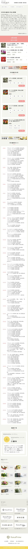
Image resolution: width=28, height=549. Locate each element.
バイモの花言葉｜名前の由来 (13, 207)
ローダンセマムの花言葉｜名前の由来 (15, 411)
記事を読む (25, 2)
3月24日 (4, 354)
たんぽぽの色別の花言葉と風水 (13, 346)
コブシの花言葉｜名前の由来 (13, 208)
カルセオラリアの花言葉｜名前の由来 (15, 291)
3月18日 (4, 299)
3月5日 (4, 184)
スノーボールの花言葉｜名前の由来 (14, 194)
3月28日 (4, 393)
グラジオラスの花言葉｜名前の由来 (14, 345)
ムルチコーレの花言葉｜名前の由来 (14, 422)
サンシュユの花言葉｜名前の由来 (14, 292)
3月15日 (4, 272)
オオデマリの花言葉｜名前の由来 (14, 193)
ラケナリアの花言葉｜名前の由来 (14, 243)
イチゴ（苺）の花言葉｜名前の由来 (14, 420)
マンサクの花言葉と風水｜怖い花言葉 (15, 326)
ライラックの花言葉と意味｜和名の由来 (15, 396)
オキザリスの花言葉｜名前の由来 (14, 164)
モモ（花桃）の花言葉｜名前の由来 (14, 167)
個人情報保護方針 (20, 541)
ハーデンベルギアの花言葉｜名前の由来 (15, 329)
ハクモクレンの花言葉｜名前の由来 (14, 155)
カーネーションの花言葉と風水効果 (14, 234)
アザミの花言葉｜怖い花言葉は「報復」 (15, 309)
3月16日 (4, 282)
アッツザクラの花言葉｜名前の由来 (14, 212)
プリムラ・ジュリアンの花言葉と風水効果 (15, 149)
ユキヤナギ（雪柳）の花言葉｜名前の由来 (15, 244)
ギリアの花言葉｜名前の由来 (13, 187)
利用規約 (12, 541)
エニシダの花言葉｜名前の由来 (13, 248)
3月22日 (4, 329)
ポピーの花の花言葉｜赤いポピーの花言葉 (15, 160)
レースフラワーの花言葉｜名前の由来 (15, 275)
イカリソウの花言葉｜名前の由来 (14, 257)
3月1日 (4, 148)
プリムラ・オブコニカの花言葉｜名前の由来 (16, 148)
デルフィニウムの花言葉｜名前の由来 (15, 351)
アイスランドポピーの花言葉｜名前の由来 (15, 175)
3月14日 (4, 264)
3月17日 (4, 290)
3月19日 (4, 305)
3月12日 (4, 247)
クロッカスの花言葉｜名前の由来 (14, 225)
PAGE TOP (27, 503)
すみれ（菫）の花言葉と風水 (13, 152)
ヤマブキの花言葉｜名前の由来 (13, 395)
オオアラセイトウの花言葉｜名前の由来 (15, 266)
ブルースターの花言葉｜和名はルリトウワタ (16, 211)
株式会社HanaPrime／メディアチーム (10, 434)
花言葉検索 (16, 2)
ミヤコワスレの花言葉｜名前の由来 (14, 242)
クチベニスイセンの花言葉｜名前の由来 (15, 176)
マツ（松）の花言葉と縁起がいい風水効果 (15, 219)
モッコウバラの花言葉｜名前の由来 (14, 404)
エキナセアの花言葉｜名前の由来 (14, 287)
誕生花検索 (20, 2)
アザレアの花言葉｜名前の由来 (13, 181)
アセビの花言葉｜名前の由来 (13, 221)
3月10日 (4, 229)
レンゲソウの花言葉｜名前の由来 (14, 169)
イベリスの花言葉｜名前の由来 (13, 267)
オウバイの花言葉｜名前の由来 (13, 195)
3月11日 (4, 239)
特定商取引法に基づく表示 (14, 543)
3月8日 (4, 207)
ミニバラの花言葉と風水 (12, 316)
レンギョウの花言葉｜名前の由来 (14, 332)
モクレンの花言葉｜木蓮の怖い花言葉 (15, 325)
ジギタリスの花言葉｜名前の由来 (14, 387)
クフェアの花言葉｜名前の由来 (13, 355)
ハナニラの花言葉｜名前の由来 (13, 382)
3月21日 (4, 321)
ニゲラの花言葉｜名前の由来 (13, 210)
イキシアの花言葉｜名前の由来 (13, 282)
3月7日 (4, 202)
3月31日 (4, 419)
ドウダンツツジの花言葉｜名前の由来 (15, 399)
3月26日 (4, 377)
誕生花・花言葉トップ (5, 6)
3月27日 (4, 387)
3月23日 (4, 343)
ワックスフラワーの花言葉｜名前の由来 (15, 247)
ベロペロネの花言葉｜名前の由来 (14, 252)
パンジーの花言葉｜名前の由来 (13, 361)
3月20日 (4, 313)
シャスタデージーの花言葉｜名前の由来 (15, 229)
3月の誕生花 (12, 6)
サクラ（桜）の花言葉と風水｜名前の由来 (15, 308)
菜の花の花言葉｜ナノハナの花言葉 (14, 203)
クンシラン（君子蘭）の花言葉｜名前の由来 (16, 189)
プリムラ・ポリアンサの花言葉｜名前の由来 (16, 158)
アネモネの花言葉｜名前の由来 (13, 186)
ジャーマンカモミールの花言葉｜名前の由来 (16, 265)
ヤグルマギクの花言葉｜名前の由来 (14, 154)
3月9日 (4, 217)
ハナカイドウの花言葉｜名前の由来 (14, 283)
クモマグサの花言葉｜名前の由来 (14, 334)
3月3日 (4, 167)
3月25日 (4, 366)
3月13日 (4, 252)
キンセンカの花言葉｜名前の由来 (14, 378)
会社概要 (6, 541)
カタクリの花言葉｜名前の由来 (13, 360)
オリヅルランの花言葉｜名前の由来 (14, 173)
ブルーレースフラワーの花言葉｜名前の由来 (16, 230)
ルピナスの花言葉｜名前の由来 (13, 235)
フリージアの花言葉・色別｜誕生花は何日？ (16, 258)
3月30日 (4, 410)
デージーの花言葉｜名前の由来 (13, 196)
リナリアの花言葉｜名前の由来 (13, 185)
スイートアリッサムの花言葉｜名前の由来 (15, 264)
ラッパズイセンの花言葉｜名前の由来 (15, 150)
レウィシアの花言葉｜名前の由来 (14, 284)
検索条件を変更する (22, 33)
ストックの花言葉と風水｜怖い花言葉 (15, 163)
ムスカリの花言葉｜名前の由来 (13, 407)
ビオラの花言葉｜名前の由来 (13, 272)
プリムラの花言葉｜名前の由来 (13, 151)
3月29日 (4, 403)
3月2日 (4, 158)
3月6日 (4, 193)
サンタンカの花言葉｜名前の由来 (14, 279)
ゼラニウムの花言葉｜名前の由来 (14, 363)
